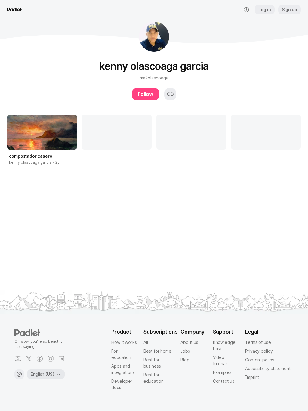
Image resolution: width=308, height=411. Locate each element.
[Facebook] (39, 358)
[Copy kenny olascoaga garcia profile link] (170, 94)
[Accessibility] (19, 374)
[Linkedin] (61, 358)
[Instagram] (50, 358)
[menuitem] (246, 9)
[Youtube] (18, 358)
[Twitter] (28, 358)
